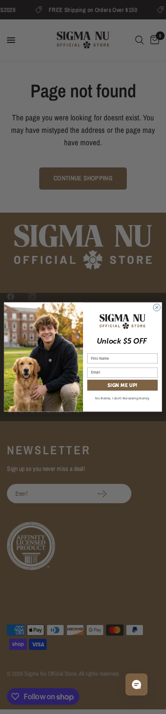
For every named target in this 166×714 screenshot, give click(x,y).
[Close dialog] (156, 307)
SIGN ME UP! (122, 385)
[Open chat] (136, 684)
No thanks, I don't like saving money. (122, 398)
